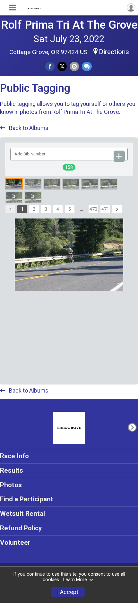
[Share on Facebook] (50, 66)
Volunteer (15, 542)
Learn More (75, 579)
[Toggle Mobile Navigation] (12, 8)
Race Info (14, 456)
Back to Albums (28, 128)
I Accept (67, 592)
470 (93, 209)
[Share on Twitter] (62, 66)
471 (105, 209)
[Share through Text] (87, 66)
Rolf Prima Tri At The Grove (69, 25)
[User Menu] (131, 7)
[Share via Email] (74, 66)
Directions (114, 52)
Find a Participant (26, 499)
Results (11, 470)
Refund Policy (21, 528)
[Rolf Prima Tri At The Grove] (34, 7)
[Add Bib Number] (119, 156)
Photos (11, 485)
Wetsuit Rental (22, 513)
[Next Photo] (132, 427)
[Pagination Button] (117, 209)
